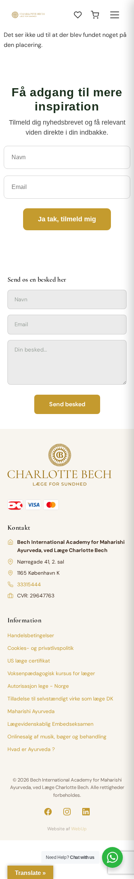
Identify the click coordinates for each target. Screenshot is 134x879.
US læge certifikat (28, 660)
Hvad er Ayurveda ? (31, 749)
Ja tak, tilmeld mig (67, 219)
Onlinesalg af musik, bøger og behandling (56, 736)
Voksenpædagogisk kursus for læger (51, 673)
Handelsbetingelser (30, 635)
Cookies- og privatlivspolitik (40, 648)
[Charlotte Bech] (28, 15)
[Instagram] (67, 811)
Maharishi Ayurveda (31, 711)
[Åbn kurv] (95, 15)
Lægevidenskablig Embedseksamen (50, 724)
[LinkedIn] (86, 811)
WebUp (79, 829)
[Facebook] (48, 811)
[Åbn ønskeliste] (77, 14)
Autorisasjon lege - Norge (38, 686)
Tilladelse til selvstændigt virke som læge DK (60, 698)
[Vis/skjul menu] (114, 15)
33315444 (29, 584)
